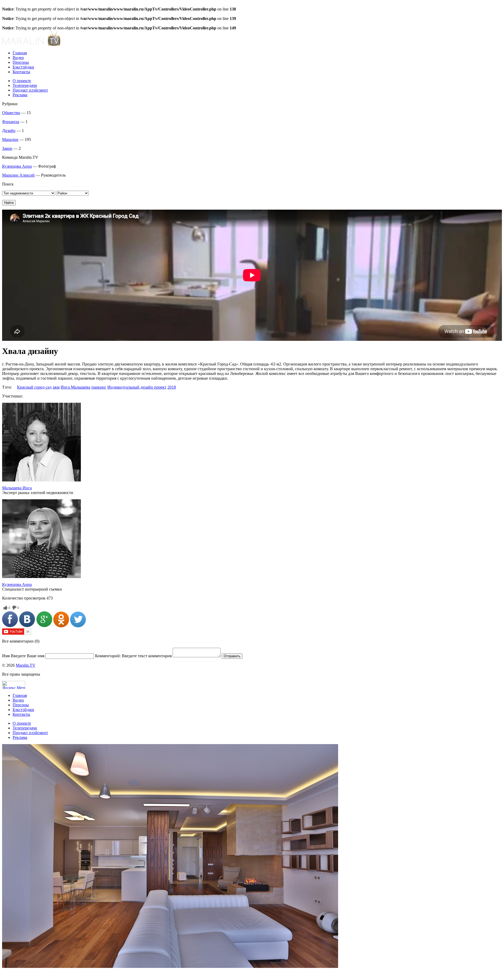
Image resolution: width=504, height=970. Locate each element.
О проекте (22, 80)
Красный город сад (34, 387)
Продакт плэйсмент (30, 90)
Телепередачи (25, 85)
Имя (23, 656)
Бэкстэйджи (23, 67)
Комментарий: (133, 656)
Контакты (21, 72)
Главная (20, 53)
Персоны (21, 62)
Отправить (232, 656)
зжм (56, 387)
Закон (7, 148)
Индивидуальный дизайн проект (136, 387)
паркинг (98, 387)
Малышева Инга (17, 488)
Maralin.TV (25, 665)
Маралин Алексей (18, 175)
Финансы (10, 121)
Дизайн (8, 130)
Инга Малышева (75, 387)
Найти (9, 203)
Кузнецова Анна (17, 166)
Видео (18, 57)
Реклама (20, 95)
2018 (171, 387)
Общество (11, 112)
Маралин (10, 139)
